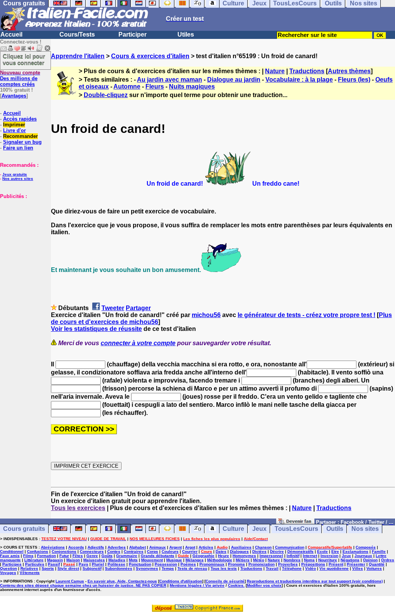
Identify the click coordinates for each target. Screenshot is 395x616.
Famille (379, 551)
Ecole (322, 551)
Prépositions (313, 564)
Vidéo (310, 568)
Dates (221, 551)
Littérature (34, 560)
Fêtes (78, 556)
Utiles (185, 34)
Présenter (356, 564)
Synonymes (147, 568)
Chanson (263, 547)
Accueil (11, 34)
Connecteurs (92, 551)
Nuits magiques (192, 86)
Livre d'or (14, 130)
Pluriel (98, 564)
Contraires (133, 551)
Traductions (306, 71)
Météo (258, 560)
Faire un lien (18, 148)
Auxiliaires (241, 547)
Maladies (116, 560)
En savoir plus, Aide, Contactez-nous (122, 581)
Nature (275, 71)
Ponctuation (140, 564)
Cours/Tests (77, 34)
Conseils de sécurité (225, 581)
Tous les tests (224, 568)
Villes (357, 568)
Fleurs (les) (354, 79)
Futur (64, 556)
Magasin (55, 560)
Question (8, 568)
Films (28, 556)
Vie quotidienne (334, 568)
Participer (132, 34)
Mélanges (195, 560)
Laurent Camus (70, 581)
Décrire (277, 551)
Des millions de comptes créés (20, 78)
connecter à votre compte (138, 343)
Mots (133, 560)
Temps (168, 568)
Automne (126, 86)
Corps (152, 551)
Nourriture (327, 560)
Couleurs (170, 551)
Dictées (259, 551)
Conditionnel (12, 551)
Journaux (363, 556)
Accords (76, 547)
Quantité (377, 564)
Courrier (190, 551)
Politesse (116, 564)
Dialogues (239, 551)
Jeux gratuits (14, 174)
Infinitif (293, 556)
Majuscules (94, 560)
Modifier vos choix (264, 585)
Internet (310, 556)
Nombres (292, 560)
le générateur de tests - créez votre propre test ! (306, 315)
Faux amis (10, 556)
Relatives (29, 568)
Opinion (370, 560)
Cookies (235, 585)
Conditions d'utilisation (180, 581)
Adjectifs (96, 547)
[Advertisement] (23, 237)
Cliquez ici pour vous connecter (24, 59)
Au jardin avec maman (169, 79)
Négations (350, 560)
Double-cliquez (106, 95)
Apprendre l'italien (78, 56)
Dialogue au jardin (233, 79)
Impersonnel (271, 556)
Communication (289, 547)
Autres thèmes (349, 71)
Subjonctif (92, 568)
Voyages (8, 573)
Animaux (157, 547)
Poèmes (188, 564)
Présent (336, 564)
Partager (138, 308)
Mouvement (152, 560)
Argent (175, 547)
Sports (48, 568)
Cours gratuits (24, 528)
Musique (174, 560)
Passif (54, 564)
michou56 (206, 315)
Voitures (374, 568)
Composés (366, 547)
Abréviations (53, 547)
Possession (166, 564)
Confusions (37, 551)
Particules (34, 564)
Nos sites (365, 528)
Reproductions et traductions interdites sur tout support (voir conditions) (315, 581)
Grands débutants (157, 556)
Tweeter (112, 308)
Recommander (20, 136)
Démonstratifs (300, 551)
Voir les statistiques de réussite (96, 329)
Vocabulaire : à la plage (299, 79)
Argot (190, 547)
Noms (309, 560)
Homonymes (244, 556)
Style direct (68, 568)
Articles (206, 547)
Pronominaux (212, 564)
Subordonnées (118, 568)
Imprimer (14, 125)
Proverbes (288, 564)
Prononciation (261, 564)
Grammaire (126, 556)
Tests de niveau (192, 568)
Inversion (329, 556)
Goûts (107, 556)
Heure (223, 556)
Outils (334, 528)
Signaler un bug (22, 142)
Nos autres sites (17, 178)
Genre (92, 556)
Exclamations (355, 551)
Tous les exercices (78, 508)
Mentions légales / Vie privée (197, 585)
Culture (233, 528)
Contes (113, 551)
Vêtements (30, 573)
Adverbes (117, 547)
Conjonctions (64, 551)
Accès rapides (20, 119)
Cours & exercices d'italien (150, 56)
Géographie (203, 556)
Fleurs (154, 86)
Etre (335, 551)
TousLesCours (296, 528)
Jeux (259, 528)
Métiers (243, 560)
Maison (73, 560)
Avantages (14, 96)
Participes (12, 564)
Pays (83, 564)
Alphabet (137, 547)
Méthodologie (219, 560)
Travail (272, 568)
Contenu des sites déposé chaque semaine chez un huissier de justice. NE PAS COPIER (83, 585)
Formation (46, 556)
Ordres (387, 560)
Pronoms (236, 564)
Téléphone (292, 568)
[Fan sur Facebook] (295, 522)
